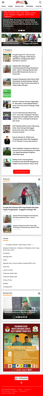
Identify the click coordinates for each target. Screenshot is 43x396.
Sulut (22, 13)
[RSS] (21, 382)
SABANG (19, 11)
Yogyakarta (7, 16)
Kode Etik (6, 267)
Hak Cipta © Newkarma (9, 389)
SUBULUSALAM (9, 13)
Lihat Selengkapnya (21, 172)
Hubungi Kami (7, 257)
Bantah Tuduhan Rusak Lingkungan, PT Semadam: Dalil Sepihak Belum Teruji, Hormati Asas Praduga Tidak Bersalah (25, 105)
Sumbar (27, 13)
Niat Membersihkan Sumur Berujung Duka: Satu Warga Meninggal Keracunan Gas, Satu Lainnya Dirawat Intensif (25, 129)
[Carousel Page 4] (24, 317)
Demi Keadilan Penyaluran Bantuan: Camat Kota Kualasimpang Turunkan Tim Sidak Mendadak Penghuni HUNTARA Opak (26, 151)
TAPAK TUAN (29, 15)
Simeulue (25, 11)
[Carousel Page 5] (26, 317)
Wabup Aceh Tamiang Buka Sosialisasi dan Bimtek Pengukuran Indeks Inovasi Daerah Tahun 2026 (25, 162)
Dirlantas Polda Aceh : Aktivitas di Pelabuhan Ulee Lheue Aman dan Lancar (21, 249)
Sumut (6, 15)
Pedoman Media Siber (10, 273)
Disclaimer (6, 253)
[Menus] (3, 2)
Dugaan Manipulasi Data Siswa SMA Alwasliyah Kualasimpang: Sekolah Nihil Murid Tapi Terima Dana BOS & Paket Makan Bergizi (25, 82)
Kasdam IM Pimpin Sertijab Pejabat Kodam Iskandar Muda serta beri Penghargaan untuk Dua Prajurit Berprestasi (20, 311)
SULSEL (17, 13)
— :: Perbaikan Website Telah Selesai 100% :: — (18, 245)
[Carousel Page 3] (24, 30)
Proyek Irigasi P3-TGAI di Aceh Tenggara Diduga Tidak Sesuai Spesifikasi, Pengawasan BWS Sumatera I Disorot (24, 58)
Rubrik (13, 11)
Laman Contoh (8, 270)
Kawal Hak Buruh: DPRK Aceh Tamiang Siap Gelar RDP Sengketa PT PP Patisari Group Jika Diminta (25, 139)
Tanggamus (20, 15)
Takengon (12, 15)
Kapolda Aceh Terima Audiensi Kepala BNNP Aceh (19, 263)
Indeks (5, 260)
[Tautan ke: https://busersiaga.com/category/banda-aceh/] (39, 293)
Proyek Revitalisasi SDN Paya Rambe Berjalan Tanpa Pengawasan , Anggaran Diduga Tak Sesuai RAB (21, 208)
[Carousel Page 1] (19, 30)
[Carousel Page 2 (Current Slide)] (21, 30)
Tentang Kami (7, 287)
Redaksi (5, 283)
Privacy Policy (7, 280)
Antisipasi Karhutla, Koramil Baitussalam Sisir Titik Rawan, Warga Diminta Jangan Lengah (11, 42)
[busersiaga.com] (22, 2)
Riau (9, 11)
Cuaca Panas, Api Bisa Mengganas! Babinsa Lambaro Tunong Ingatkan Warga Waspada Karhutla (31, 42)
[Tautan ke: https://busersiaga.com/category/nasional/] (39, 179)
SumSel (33, 13)
